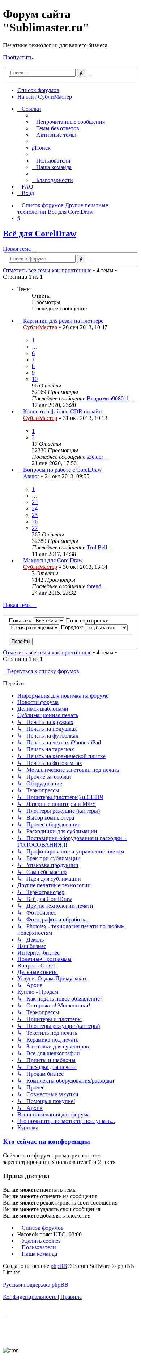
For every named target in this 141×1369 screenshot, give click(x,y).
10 (35, 379)
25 (35, 515)
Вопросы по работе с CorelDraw (62, 470)
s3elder (95, 457)
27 (35, 528)
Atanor (31, 476)
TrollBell (97, 547)
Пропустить (18, 57)
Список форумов (38, 90)
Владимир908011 (108, 398)
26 (35, 521)
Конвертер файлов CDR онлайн (62, 411)
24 (35, 509)
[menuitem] (68, 122)
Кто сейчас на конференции (46, 1141)
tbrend (94, 586)
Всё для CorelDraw (39, 233)
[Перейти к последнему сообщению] (133, 398)
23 (35, 502)
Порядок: (73, 627)
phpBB (59, 1266)
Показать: (21, 620)
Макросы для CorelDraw (53, 560)
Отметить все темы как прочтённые (47, 270)
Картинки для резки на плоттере (63, 321)
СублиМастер (40, 327)
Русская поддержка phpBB (35, 1285)
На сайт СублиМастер (44, 97)
